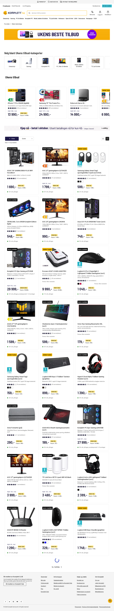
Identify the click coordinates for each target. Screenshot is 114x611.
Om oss (97, 580)
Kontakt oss (80, 580)
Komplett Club (45, 591)
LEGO (75, 18)
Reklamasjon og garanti (83, 591)
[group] (57, 34)
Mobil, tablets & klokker (41, 18)
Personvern (78, 607)
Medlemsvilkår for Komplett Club (63, 583)
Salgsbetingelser (58, 580)
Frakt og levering (81, 594)
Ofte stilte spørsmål (82, 586)
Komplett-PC (29, 18)
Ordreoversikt (45, 583)
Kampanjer (89, 18)
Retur (78, 589)
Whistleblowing (99, 591)
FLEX (95, 18)
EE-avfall (56, 589)
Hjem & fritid (69, 18)
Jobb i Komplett (99, 583)
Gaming (12, 18)
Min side (43, 580)
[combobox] (57, 13)
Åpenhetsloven (99, 589)
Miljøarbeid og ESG (100, 586)
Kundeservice (81, 583)
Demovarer (81, 18)
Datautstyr (6, 18)
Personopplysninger (104, 607)
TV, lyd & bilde (53, 18)
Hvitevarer (61, 18)
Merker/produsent (59, 586)
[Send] (29, 13)
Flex (42, 589)
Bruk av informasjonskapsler (90, 607)
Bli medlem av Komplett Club (15, 584)
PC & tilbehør (20, 18)
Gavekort (43, 586)
